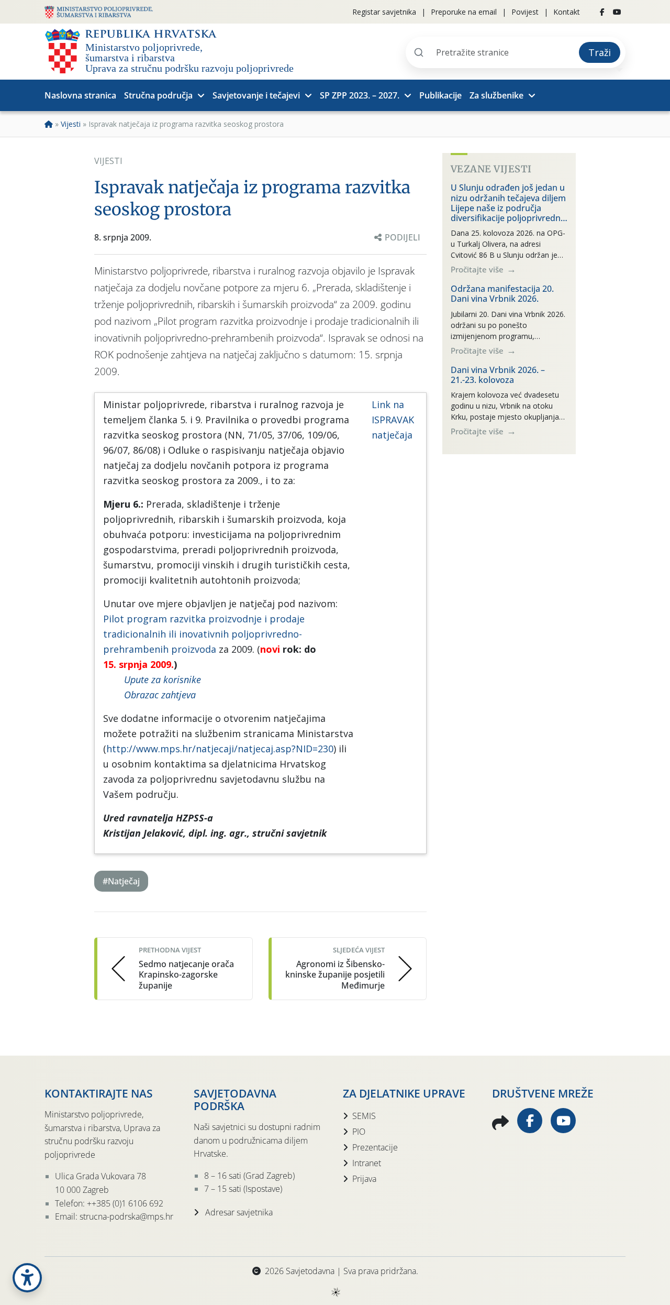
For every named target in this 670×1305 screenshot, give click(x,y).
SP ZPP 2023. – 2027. (359, 95)
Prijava (364, 1179)
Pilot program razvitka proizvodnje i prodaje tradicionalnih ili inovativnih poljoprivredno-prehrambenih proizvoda (204, 633)
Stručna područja (158, 95)
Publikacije (440, 95)
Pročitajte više (478, 269)
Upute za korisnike (162, 679)
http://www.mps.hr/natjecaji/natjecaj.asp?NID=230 (219, 748)
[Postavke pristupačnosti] (27, 1277)
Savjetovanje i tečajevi (256, 95)
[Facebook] (602, 12)
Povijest (525, 12)
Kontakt (566, 12)
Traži (599, 52)
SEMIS (364, 1116)
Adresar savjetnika (238, 1212)
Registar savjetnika (384, 12)
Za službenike (496, 95)
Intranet (366, 1163)
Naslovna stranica (80, 95)
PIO (358, 1131)
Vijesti (71, 124)
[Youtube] (617, 12)
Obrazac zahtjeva (160, 694)
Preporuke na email (464, 12)
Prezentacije (375, 1147)
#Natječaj (121, 881)
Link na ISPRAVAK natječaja (393, 419)
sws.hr (335, 1291)
